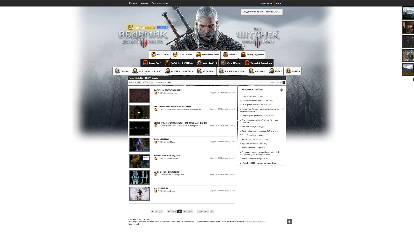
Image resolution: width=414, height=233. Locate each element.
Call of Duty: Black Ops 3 (182, 71)
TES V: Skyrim (163, 54)
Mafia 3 (278, 71)
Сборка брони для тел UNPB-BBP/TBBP (258, 116)
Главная (133, 3)
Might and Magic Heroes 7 (149, 71)
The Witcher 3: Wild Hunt (182, 63)
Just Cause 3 (260, 71)
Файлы (144, 3)
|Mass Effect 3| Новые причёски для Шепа (259, 163)
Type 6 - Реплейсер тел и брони (255, 139)
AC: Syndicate (209, 71)
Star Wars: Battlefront (235, 71)
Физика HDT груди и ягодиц (253, 127)
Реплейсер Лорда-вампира (253, 135)
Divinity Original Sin (255, 54)
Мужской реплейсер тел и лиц (254, 143)
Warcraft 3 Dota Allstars (261, 63)
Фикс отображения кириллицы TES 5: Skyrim (260, 131)
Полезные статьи (160, 3)
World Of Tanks (233, 63)
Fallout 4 (124, 71)
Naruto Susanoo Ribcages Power (255, 159)
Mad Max (296, 71)
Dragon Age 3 (155, 63)
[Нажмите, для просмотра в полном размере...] (139, 102)
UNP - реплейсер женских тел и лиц (256, 105)
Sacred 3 (233, 54)
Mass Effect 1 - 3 (210, 63)
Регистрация (266, 3)
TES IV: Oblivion (185, 54)
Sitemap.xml (133, 224)
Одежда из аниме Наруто (252, 96)
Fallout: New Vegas (210, 54)
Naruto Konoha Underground (253, 148)
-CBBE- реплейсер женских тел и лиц (257, 100)
